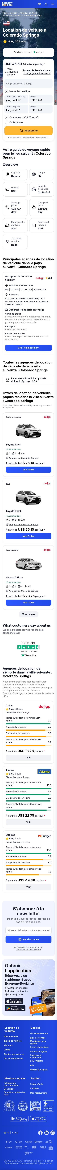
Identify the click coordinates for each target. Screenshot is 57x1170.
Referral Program (38, 1051)
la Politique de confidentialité (28, 949)
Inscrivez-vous (31, 939)
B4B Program (36, 1061)
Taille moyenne (13, 417)
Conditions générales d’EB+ (14, 1093)
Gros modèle (12, 550)
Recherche (31, 130)
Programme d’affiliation (36, 1056)
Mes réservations (38, 1093)
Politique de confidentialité (11, 1084)
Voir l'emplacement (28, 347)
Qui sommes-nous (39, 1033)
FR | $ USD (12, 1132)
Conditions (9, 1089)
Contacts (34, 1088)
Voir (28, 757)
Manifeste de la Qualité (38, 1042)
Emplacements (11, 1036)
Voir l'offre (28, 469)
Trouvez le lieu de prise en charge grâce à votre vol (37, 72)
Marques (8, 1045)
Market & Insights (38, 1069)
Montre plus (28, 614)
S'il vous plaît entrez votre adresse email (28, 930)
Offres (7, 1050)
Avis (32, 1065)
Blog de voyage (38, 1038)
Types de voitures (13, 1041)
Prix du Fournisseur (13, 1058)
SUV (8, 483)
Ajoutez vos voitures (14, 1054)
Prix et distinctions (39, 1047)
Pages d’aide (36, 1084)
